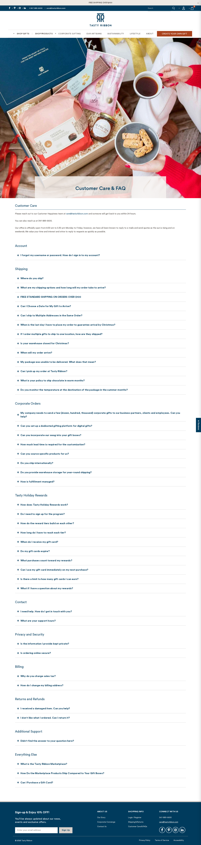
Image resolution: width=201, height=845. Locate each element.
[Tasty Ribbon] (100, 20)
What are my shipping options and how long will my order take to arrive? (63, 287)
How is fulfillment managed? (37, 481)
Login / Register (134, 817)
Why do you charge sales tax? (38, 676)
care (68, 214)
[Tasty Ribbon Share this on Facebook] (9, 8)
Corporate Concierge (106, 822)
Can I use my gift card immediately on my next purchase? (54, 570)
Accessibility (179, 840)
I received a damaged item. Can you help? (45, 708)
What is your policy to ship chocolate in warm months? (53, 380)
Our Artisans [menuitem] (94, 34)
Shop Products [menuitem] (44, 34)
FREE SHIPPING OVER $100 (100, 3)
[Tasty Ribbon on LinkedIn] (25, 8)
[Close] (198, 3)
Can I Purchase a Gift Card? (37, 782)
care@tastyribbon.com (55, 8)
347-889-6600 (165, 817)
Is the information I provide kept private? (45, 643)
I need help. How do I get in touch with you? (46, 611)
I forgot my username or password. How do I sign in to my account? (60, 255)
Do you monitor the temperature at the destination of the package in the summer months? (74, 390)
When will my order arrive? (36, 352)
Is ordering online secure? (36, 653)
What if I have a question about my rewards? (47, 588)
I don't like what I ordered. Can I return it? (45, 718)
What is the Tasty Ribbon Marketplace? (44, 764)
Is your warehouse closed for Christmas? (45, 343)
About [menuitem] (149, 34)
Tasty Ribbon (26, 840)
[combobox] (159, 8)
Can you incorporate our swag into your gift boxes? (51, 435)
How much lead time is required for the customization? (53, 444)
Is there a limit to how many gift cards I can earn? (49, 579)
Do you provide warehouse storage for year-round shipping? (56, 472)
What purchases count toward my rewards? (46, 560)
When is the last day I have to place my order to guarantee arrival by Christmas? (68, 325)
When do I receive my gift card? (39, 542)
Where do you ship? (32, 278)
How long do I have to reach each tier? (43, 532)
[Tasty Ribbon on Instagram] (19, 8)
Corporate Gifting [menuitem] (69, 34)
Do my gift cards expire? (35, 551)
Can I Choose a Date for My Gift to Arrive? (46, 306)
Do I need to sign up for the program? (43, 514)
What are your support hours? (38, 621)
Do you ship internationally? (37, 463)
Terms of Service (162, 840)
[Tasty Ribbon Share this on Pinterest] (14, 8)
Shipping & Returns (135, 822)
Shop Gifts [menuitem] (23, 34)
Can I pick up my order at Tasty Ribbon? (44, 371)
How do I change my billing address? (42, 685)
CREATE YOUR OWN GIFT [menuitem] (174, 34)
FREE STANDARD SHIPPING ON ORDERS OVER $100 (51, 297)
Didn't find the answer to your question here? (47, 741)
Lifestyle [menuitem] (135, 34)
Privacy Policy (144, 840)
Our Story (101, 817)
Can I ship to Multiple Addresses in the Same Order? (51, 315)
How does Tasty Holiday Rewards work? (44, 505)
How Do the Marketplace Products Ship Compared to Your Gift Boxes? (62, 773)
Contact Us (102, 826)
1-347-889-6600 (35, 8)
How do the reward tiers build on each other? (47, 523)
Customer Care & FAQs (137, 826)
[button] (174, 8)
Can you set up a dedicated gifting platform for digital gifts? (56, 426)
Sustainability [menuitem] (115, 34)
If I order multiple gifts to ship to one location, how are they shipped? (61, 334)
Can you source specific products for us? (45, 454)
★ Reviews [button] (198, 425)
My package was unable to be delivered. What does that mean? (58, 362)
